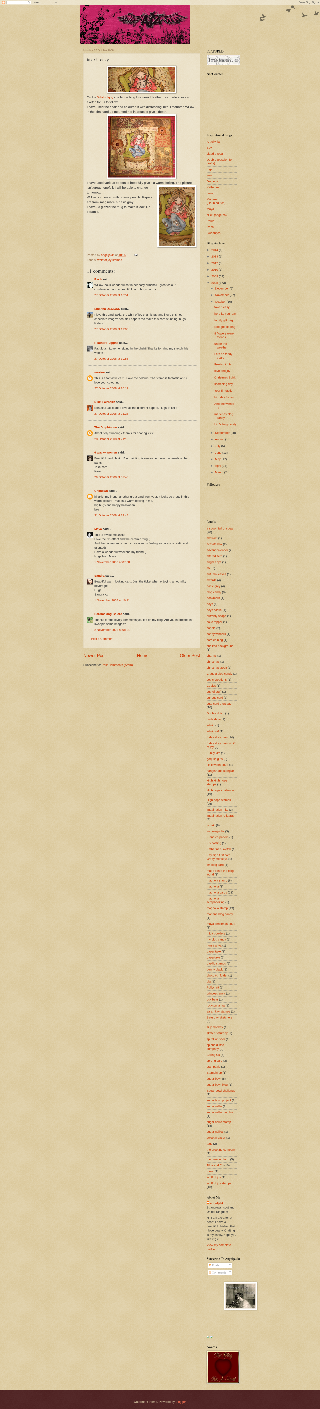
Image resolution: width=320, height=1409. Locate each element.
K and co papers (217, 837)
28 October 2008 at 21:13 (111, 439)
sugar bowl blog (217, 1084)
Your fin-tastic (223, 390)
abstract (212, 538)
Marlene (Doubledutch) (216, 201)
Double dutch (215, 713)
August (220, 439)
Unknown (101, 490)
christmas (213, 661)
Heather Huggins (106, 342)
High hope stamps (219, 800)
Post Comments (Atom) (117, 665)
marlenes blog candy (223, 416)
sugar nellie (214, 1106)
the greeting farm (218, 1159)
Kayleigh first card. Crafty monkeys (219, 856)
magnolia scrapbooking (215, 900)
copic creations (217, 679)
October (220, 301)
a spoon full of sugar (220, 528)
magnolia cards (217, 892)
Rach (98, 279)
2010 (215, 269)
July (218, 446)
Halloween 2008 (217, 764)
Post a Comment (102, 638)
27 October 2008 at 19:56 (111, 358)
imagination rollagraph (221, 815)
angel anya (214, 562)
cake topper (214, 622)
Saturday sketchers (219, 1017)
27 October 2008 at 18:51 (111, 295)
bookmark (213, 598)
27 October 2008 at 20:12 (111, 388)
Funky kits (213, 753)
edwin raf (213, 731)
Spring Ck (213, 1054)
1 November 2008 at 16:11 (112, 600)
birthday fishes (224, 397)
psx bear (212, 999)
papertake (213, 957)
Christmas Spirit (225, 377)
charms (211, 655)
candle (211, 628)
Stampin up (214, 1072)
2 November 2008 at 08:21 (112, 630)
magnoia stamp (217, 880)
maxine (99, 372)
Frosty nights (223, 364)
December (222, 288)
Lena (210, 193)
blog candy (214, 592)
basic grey (213, 586)
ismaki (211, 825)
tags (209, 1143)
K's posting (214, 843)
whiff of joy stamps (109, 260)
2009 (215, 276)
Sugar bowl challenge (221, 1090)
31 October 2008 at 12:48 (111, 515)
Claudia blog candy (219, 673)
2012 (215, 263)
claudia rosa (215, 153)
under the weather (221, 345)
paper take (214, 951)
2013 (215, 256)
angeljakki (217, 1203)
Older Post (190, 655)
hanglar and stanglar (220, 770)
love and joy (222, 370)
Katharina (213, 187)
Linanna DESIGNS (107, 308)
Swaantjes (213, 233)
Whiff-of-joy (105, 97)
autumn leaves (216, 574)
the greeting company (221, 1149)
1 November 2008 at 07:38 (112, 562)
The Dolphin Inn (105, 427)
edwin (210, 725)
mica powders (216, 933)
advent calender (217, 550)
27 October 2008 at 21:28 (111, 413)
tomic (210, 1171)
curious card (215, 697)
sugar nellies (215, 1131)
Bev (209, 147)
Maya (98, 529)
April (218, 466)
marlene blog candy (220, 914)
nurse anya (214, 945)
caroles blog (215, 640)
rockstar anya (216, 1005)
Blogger (181, 1402)
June (218, 452)
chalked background (220, 646)
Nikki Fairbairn (104, 402)
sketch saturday (217, 1033)
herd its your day (225, 313)
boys (210, 604)
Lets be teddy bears (223, 355)
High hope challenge (220, 790)
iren (209, 175)
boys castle (214, 610)
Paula (210, 221)
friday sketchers (217, 737)
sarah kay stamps (218, 1011)
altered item (214, 556)
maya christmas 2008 (221, 924)
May (218, 459)
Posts (215, 1265)
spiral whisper (216, 1039)
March (219, 472)
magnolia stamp (217, 908)
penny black (215, 969)
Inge (209, 169)
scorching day (223, 384)
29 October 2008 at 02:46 (111, 477)
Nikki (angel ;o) (217, 215)
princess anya (216, 993)
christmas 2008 (217, 667)
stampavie (213, 1066)
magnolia (213, 886)
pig (209, 981)
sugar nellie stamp (219, 1122)
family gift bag (223, 320)
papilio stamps (216, 963)
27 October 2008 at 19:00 (111, 329)
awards (211, 580)
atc (209, 568)
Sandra (99, 575)
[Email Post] (135, 255)
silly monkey (215, 1027)
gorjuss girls (215, 759)
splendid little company (215, 1046)
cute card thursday (219, 703)
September (222, 432)
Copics (211, 685)
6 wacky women (105, 452)
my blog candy (216, 939)
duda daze (214, 719)
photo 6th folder (217, 975)
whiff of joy (214, 1177)
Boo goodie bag (224, 326)
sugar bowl (214, 1078)
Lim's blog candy (225, 424)
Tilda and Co (215, 1165)
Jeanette (212, 181)
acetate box (214, 544)
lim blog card (215, 864)
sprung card (214, 1060)
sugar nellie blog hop (220, 1112)
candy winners (216, 634)
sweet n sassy (216, 1137)
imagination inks (217, 809)
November (222, 295)
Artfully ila (213, 141)
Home (142, 655)
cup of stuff (214, 691)
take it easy (222, 307)
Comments (218, 1272)
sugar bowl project (219, 1100)
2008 (215, 282)
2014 (215, 250)
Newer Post (94, 655)
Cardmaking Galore (108, 614)
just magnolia (215, 831)
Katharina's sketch (219, 849)
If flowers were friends (224, 335)
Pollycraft (213, 987)
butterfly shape (216, 616)
